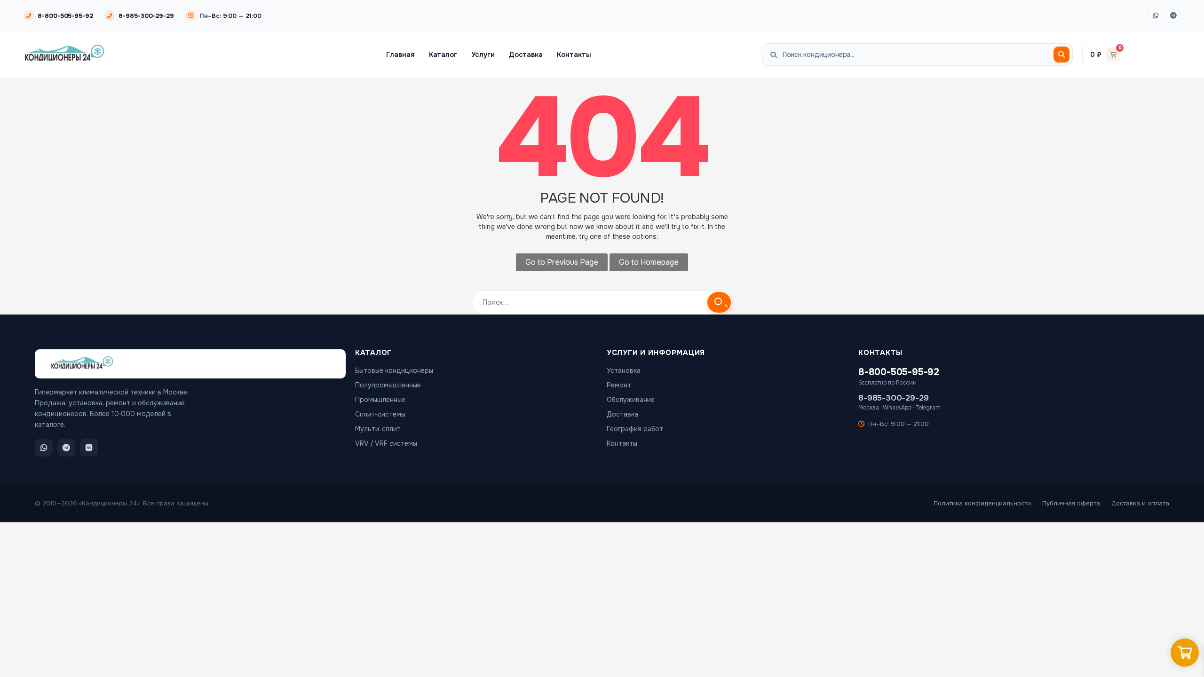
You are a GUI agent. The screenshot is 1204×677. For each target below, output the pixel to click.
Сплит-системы (380, 414)
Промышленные (380, 399)
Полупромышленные (388, 385)
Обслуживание (631, 399)
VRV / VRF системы (386, 443)
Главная (400, 54)
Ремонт (619, 385)
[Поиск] (1061, 55)
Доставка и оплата (1140, 503)
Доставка (526, 54)
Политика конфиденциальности (982, 503)
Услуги (483, 54)
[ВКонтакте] (89, 448)
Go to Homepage (649, 262)
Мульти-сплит (378, 429)
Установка (624, 370)
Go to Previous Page (561, 262)
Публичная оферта (1071, 503)
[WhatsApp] (1156, 15)
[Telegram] (1173, 15)
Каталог (443, 54)
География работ (635, 429)
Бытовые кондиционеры (394, 370)
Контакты (574, 54)
